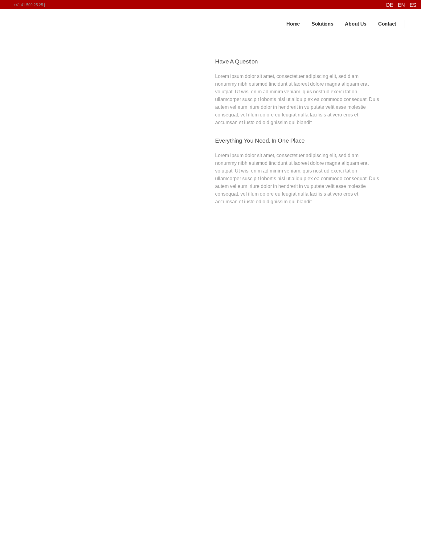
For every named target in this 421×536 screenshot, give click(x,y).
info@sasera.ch (63, 5)
